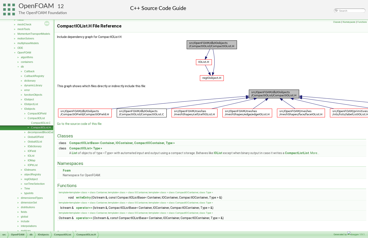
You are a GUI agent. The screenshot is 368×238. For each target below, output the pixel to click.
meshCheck (24, 24)
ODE (20, 47)
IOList (31, 155)
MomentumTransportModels (33, 33)
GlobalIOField (36, 137)
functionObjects (33, 94)
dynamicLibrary (33, 85)
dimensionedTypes (32, 197)
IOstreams (30, 169)
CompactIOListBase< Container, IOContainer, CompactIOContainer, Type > (122, 143)
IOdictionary (35, 146)
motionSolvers (25, 38)
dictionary (30, 80)
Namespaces (349, 22)
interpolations (29, 226)
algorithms (27, 57)
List (74, 153)
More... (314, 153)
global (24, 216)
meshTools (23, 29)
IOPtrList (32, 165)
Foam (67, 170)
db (22, 66)
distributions (28, 207)
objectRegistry (32, 174)
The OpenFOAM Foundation (43, 13)
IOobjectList (31, 104)
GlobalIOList (35, 141)
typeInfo (28, 193)
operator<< (84, 218)
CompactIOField (37, 113)
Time (27, 188)
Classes (337, 22)
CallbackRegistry (34, 76)
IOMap (31, 160)
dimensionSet (29, 202)
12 (61, 6)
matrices (26, 230)
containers (27, 62)
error (27, 90)
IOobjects (29, 108)
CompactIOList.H (41, 127)
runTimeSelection (34, 183)
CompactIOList (36, 118)
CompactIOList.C (41, 122)
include (25, 221)
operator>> (84, 207)
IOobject (29, 99)
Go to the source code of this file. (79, 123)
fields (24, 212)
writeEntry (83, 197)
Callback (29, 71)
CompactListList (297, 153)
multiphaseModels (28, 43)
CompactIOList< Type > (85, 148)
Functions (362, 22)
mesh (20, 19)
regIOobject (31, 179)
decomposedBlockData (41, 132)
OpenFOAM (36, 6)
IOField (32, 151)
